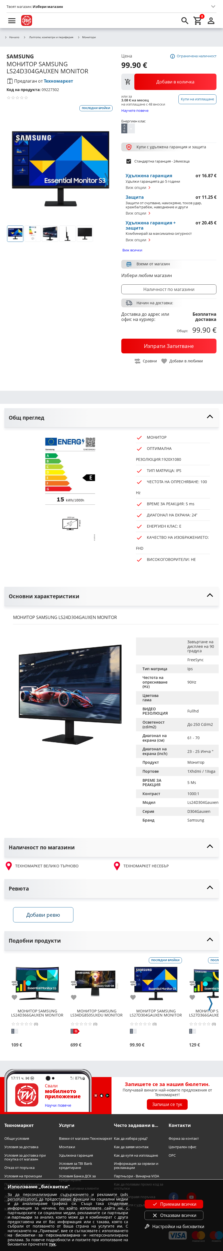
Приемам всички (178, 1204)
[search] (184, 20)
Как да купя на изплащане (136, 1155)
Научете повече (134, 110)
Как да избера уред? (131, 1139)
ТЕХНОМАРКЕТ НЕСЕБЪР (146, 865)
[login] (211, 20)
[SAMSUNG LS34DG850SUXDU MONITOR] (96, 981)
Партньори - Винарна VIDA (136, 1176)
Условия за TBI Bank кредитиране (75, 1166)
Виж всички (132, 250)
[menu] (12, 20)
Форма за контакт (184, 1139)
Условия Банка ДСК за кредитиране (77, 1178)
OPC (172, 1155)
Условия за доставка (21, 1147)
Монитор (196, 762)
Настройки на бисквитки (178, 1226)
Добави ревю (43, 914)
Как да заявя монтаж (131, 1147)
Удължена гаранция (76, 1155)
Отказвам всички (178, 1215)
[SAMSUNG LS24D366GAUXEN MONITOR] (37, 981)
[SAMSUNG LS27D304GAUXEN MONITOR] (156, 981)
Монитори (89, 37)
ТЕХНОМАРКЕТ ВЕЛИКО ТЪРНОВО (47, 865)
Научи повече (58, 1105)
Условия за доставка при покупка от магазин (25, 1157)
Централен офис (182, 1147)
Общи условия (16, 1139)
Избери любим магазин (146, 275)
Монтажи (67, 1147)
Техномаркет (58, 81)
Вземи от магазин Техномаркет (85, 1139)
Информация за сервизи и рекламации (136, 1166)
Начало (14, 37)
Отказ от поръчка (19, 1168)
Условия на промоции (23, 1176)
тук (52, 1244)
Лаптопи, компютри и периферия (51, 37)
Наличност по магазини (168, 289)
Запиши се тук (167, 1105)
